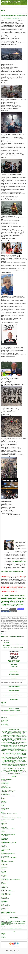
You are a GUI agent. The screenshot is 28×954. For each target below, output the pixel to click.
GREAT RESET (3, 871)
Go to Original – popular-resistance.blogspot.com (12, 571)
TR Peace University (4, 720)
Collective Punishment (10, 735)
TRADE (2, 874)
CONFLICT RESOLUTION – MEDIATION (8, 790)
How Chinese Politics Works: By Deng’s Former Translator (11, 695)
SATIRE (2, 860)
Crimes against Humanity (7, 597)
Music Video (22, 756)
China (21, 733)
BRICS (8, 733)
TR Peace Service (4, 721)
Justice (12, 753)
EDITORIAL (3, 778)
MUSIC (2, 885)
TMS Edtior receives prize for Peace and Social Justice (10, 710)
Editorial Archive (4, 701)
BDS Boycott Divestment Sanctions (11, 595)
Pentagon (4, 761)
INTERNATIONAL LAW (5, 835)
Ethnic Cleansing (17, 741)
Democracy (20, 738)
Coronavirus (4, 736)
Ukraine (22, 767)
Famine (10, 742)
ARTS (2, 868)
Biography (4, 733)
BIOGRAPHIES (3, 786)
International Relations (15, 750)
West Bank (13, 605)
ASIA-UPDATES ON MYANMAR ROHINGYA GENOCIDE (11, 817)
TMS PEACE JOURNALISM (6, 787)
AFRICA (2, 805)
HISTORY (2, 850)
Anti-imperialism (21, 731)
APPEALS (3, 831)
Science (7, 764)
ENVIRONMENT (4, 846)
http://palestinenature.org (9, 568)
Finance (17, 742)
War (16, 770)
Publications (3, 703)
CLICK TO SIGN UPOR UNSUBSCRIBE (14, 674)
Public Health (5, 762)
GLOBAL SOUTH (4, 827)
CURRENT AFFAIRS (4, 887)
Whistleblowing (23, 771)
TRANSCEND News (4, 780)
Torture (13, 767)
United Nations (16, 604)
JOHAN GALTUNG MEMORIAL (6, 779)
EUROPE (2, 824)
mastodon (21, 608)
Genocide (14, 598)
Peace (23, 760)
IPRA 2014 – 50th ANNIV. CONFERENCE (8, 912)
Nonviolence (11, 757)
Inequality (22, 748)
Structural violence (5, 604)
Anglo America (13, 731)
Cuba (8, 738)
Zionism (18, 605)
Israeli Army (9, 600)
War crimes (7, 605)
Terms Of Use (3, 934)
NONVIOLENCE (4, 793)
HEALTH (2, 852)
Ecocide (7, 598)
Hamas (18, 598)
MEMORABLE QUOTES (5, 808)
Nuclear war (16, 757)
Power (16, 761)
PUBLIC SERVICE (4, 880)
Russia (3, 764)
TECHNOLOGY (3, 802)
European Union (5, 742)
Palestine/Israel (9, 602)
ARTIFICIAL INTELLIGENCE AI (6, 843)
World (15, 773)
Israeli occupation (16, 600)
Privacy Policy (3, 937)
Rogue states (23, 762)
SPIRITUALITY (3, 900)
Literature (4, 754)
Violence (5, 770)
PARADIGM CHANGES (5, 856)
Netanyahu (21, 601)
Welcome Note (3, 705)
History (11, 746)
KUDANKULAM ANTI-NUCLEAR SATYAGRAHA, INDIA (10, 879)
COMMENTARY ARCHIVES (6, 911)
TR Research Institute (5, 723)
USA (11, 604)
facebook (5, 611)
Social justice (23, 764)
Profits (20, 761)
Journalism (7, 753)
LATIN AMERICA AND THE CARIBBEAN (8, 828)
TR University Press (4, 724)
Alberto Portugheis (4, 925)
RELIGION (3, 865)
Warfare (8, 771)
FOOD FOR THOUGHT (5, 898)
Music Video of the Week (5, 913)
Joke (3, 753)
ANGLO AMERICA (4, 809)
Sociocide (15, 602)
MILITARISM (3, 798)
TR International (4, 717)
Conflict (23, 735)
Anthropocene (6, 642)
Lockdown (9, 754)
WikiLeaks (11, 773)
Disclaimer (3, 936)
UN (25, 767)
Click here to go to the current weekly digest (11, 636)
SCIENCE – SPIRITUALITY (6, 894)
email (12, 608)
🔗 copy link (12, 611)
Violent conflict (11, 770)
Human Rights (17, 746)
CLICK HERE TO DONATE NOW (14, 654)
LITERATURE (3, 883)
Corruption (10, 736)
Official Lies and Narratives (13, 758)
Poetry (8, 761)
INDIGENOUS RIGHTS (5, 854)
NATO (6, 757)
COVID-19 (16, 736)
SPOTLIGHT (3, 830)
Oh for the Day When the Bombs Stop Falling (13, 647)
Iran (25, 750)
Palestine (3, 602)
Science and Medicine (14, 764)
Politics (12, 761)
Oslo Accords (23, 758)
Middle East (12, 601)
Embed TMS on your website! (14, 946)
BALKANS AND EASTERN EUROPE (7, 819)
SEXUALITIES (3, 889)
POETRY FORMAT (18, 13)
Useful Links (3, 933)
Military (4, 756)
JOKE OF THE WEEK (4, 904)
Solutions (9, 765)
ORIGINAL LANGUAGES (5, 905)
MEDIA (2, 826)
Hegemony (6, 746)
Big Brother (22, 732)
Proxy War (24, 761)
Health (25, 745)
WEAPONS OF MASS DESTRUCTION (7, 795)
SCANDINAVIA (3, 837)
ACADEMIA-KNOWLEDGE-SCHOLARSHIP (8, 842)
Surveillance (8, 767)
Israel (21, 598)
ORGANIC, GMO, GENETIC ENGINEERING (8, 857)
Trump (16, 767)
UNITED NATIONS (4, 839)
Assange (15, 732)
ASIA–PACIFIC (3, 815)
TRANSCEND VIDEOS (5, 782)
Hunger (23, 746)
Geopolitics (9, 745)
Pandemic (19, 760)
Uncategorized (3, 909)
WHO (8, 773)
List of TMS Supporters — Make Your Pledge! (14, 661)
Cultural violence (17, 597)
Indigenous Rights (16, 748)
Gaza (10, 598)
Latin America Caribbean (20, 753)
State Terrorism (21, 602)
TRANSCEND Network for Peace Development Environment (15, 562)
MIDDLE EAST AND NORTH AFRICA (7, 832)
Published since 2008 (14, 952)
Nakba (17, 601)
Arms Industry (10, 732)
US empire (17, 768)
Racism (10, 762)
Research (18, 762)
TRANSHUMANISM (4, 867)
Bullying (11, 733)
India (11, 748)
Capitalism (16, 733)
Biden (18, 732)
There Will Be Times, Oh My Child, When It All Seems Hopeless (13, 644)
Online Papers (3, 702)
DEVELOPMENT (4, 875)
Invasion (22, 750)
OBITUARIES (3, 902)
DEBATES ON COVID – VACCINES (7, 861)
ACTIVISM (3, 806)
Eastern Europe (9, 739)
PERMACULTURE (4, 878)
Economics (19, 739)
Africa (7, 731)
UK (19, 767)
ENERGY (2, 816)
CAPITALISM (3, 845)
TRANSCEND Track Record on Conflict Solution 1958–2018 (11, 712)
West (12, 771)
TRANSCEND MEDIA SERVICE (12, 1)
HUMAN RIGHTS (4, 801)
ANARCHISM (3, 876)
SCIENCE (2, 863)
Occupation (4, 758)
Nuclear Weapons (23, 757)
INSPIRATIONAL (4, 897)
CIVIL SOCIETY (4, 886)
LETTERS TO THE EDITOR (6, 890)
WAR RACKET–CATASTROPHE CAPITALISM (9, 813)
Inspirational (4, 749)
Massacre (7, 601)
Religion (14, 762)
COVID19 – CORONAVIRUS (6, 893)
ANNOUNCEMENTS (4, 784)
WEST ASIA (3, 841)
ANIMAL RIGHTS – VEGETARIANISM (7, 891)
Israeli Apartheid (9, 752)
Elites (4, 740)
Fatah (14, 742)
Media (17, 754)
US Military (22, 768)
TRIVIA (2, 882)
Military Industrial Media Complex (13, 756)
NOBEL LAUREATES (4, 789)
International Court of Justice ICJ (14, 749)
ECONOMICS (3, 872)
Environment (9, 741)
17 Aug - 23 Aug (14, 666)
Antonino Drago (4, 923)
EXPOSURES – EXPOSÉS (5, 849)
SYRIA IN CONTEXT (4, 838)
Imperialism (6, 748)
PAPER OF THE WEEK (5, 783)
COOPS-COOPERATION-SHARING (7, 791)
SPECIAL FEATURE (4, 864)
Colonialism (22, 595)
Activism (4, 731)
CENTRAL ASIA (4, 823)
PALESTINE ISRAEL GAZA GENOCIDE (8, 834)
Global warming (15, 745)
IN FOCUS (3, 804)
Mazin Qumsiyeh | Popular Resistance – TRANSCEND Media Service (14, 15)
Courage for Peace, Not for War (15, 928)
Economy (24, 739)
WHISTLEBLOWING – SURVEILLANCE (8, 853)
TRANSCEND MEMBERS (5, 794)
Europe (23, 740)
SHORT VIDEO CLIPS (5, 908)
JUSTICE (2, 812)
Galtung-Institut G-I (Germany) (6, 725)
